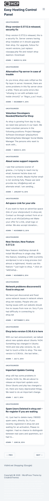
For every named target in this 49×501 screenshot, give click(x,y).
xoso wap (42, 493)
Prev (11, 455)
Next (38, 455)
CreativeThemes (11, 477)
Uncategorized (12, 22)
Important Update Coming (20, 370)
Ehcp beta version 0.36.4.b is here (24, 331)
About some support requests (22, 161)
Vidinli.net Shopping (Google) (18, 465)
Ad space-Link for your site (20, 203)
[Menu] (44, 9)
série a (16, 486)
